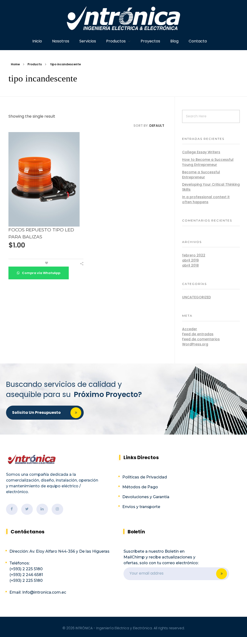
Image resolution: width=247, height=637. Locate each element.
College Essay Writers (201, 152)
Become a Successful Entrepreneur (201, 175)
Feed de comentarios (201, 339)
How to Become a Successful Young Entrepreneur (207, 162)
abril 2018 (190, 265)
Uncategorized (196, 297)
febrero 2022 (193, 255)
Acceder (189, 329)
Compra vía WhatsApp (40, 273)
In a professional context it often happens (206, 199)
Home (15, 64)
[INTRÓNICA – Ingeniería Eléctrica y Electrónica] (123, 18)
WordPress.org (195, 344)
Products (34, 64)
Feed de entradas (197, 334)
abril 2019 (190, 260)
